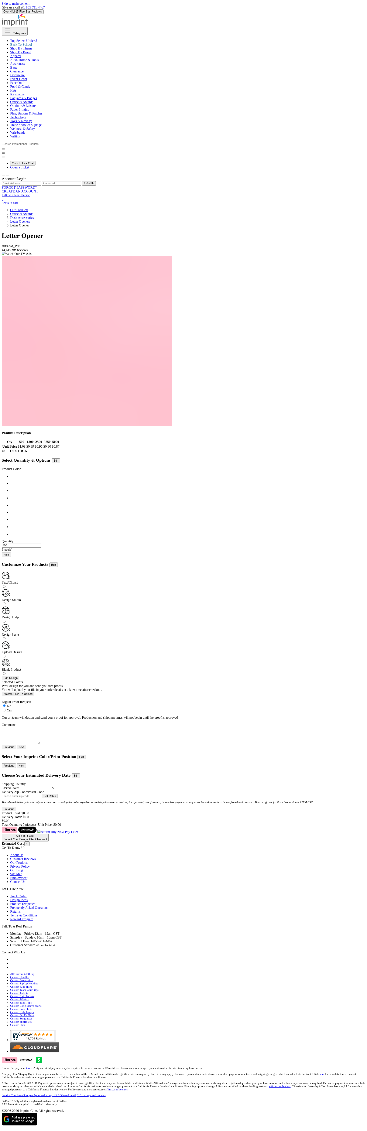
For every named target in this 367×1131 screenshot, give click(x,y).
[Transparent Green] (187, 512)
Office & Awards (21, 102)
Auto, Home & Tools (24, 60)
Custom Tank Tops (21, 1002)
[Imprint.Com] (15, 25)
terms (29, 1068)
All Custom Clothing (22, 974)
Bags (13, 67)
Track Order (18, 896)
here (321, 1074)
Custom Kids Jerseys (22, 1012)
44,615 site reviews (15, 250)
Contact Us (17, 882)
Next (6, 554)
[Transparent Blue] (187, 505)
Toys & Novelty (21, 121)
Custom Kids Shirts (21, 986)
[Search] (3, 149)
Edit (56, 460)
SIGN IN (89, 183)
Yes (9, 710)
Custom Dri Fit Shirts (22, 1015)
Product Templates (22, 904)
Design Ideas (19, 900)
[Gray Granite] (187, 483)
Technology (18, 117)
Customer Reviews (23, 859)
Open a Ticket (19, 167)
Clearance (17, 71)
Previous (8, 747)
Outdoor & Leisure (23, 105)
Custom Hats (17, 1025)
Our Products (19, 210)
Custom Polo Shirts (21, 1009)
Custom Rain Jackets (22, 996)
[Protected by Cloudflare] (34, 1051)
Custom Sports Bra (21, 1021)
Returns (15, 911)
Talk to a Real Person (16, 195)
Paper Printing (19, 109)
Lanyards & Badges (23, 98)
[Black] (187, 476)
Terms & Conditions (23, 915)
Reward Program (21, 919)
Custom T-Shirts (19, 999)
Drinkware (17, 75)
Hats (13, 90)
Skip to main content (15, 3)
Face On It (17, 83)
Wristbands (17, 132)
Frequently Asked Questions (29, 907)
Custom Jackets (19, 993)
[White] (187, 520)
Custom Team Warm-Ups (24, 989)
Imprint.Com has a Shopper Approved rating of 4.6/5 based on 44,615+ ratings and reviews (54, 1095)
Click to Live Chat (23, 163)
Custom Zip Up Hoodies (24, 983)
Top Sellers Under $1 (24, 40)
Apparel (15, 56)
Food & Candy (20, 86)
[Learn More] (40, 832)
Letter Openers (20, 221)
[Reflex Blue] (187, 498)
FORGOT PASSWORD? (19, 187)
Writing (15, 136)
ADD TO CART (25, 837)
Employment (18, 878)
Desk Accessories (22, 217)
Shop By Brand (20, 52)
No (9, 706)
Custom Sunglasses (21, 1018)
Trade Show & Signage (26, 125)
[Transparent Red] (187, 534)
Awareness (17, 63)
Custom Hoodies (19, 977)
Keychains (17, 94)
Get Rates (50, 796)
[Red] (187, 491)
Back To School (21, 44)
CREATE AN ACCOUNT (20, 191)
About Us (16, 855)
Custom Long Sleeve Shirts (25, 1005)
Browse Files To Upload (17, 694)
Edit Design (10, 678)
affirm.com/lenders (280, 1086)
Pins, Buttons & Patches (26, 113)
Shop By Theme (21, 48)
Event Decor (18, 79)
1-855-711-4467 (34, 7)
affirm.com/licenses (116, 1089)
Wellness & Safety (22, 128)
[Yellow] (187, 527)
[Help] (3, 156)
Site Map (16, 874)
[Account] (3, 175)
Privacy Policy (20, 866)
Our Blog (16, 870)
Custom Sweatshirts (21, 980)
